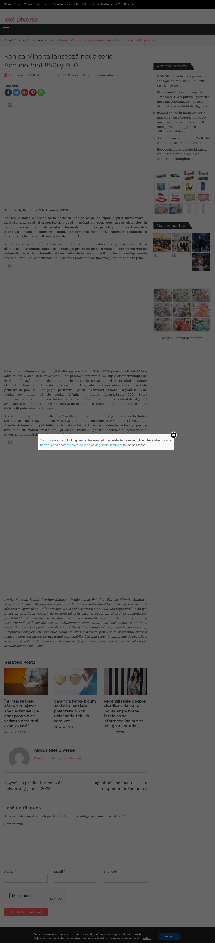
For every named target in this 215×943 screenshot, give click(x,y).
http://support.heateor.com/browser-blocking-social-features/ (81, 445)
